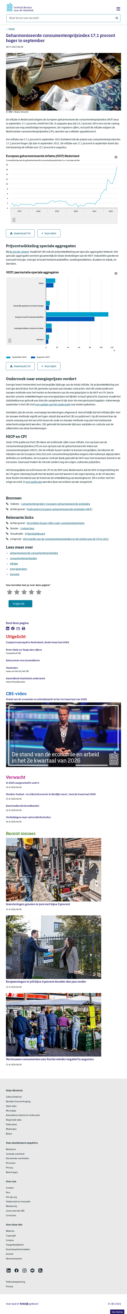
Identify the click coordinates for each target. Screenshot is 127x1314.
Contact (10, 1188)
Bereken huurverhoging (18, 1102)
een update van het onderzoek (52, 404)
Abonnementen (14, 1259)
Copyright (11, 1236)
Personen (11, 1163)
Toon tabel (50, 233)
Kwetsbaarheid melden (18, 1249)
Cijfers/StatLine (14, 1097)
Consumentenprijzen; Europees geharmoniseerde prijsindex (55, 504)
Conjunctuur (27, 528)
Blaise (9, 1134)
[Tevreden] (31, 591)
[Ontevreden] (17, 591)
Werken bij (11, 1206)
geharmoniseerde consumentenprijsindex (34, 553)
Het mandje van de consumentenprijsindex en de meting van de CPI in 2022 (66, 539)
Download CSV (22, 233)
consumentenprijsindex (23, 558)
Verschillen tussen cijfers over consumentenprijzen (56, 523)
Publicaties (11, 1125)
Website (10, 1231)
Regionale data (13, 1120)
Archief (9, 1254)
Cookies (10, 1240)
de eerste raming (19, 252)
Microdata (11, 1111)
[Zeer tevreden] (38, 591)
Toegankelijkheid (14, 1245)
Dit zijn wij (11, 1197)
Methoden (11, 1129)
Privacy (9, 1168)
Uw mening (117, 1312)
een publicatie (34, 482)
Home (12, 29)
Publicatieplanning (15, 1282)
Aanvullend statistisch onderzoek (23, 1115)
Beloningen (12, 1172)
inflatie (14, 564)
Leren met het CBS (15, 1211)
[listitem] (8, 628)
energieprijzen (18, 569)
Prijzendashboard (35, 534)
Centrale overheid (15, 1154)
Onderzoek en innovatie (18, 1202)
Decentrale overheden (17, 1158)
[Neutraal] (24, 591)
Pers (8, 1193)
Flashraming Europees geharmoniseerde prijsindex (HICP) (59, 509)
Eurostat (14, 574)
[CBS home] (20, 7)
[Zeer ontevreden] (9, 591)
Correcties (11, 1216)
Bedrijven (11, 1149)
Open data (11, 1106)
